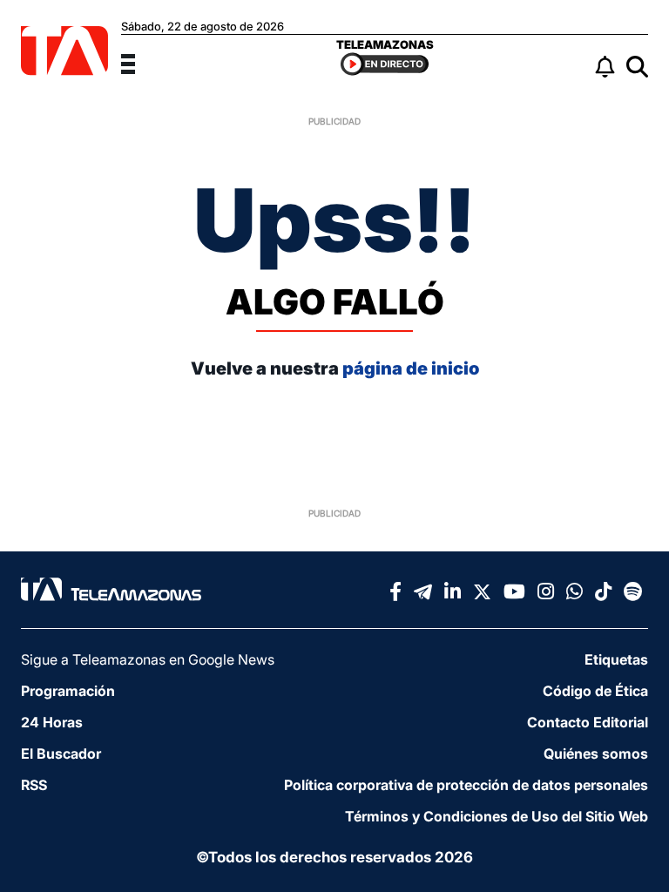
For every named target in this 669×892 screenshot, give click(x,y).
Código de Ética (595, 690)
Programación (68, 690)
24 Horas (52, 722)
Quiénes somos (596, 753)
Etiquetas (616, 659)
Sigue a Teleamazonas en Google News (147, 659)
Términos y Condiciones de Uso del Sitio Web (496, 816)
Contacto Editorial (587, 722)
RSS (34, 785)
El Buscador (61, 753)
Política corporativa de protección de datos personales (466, 785)
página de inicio (410, 368)
